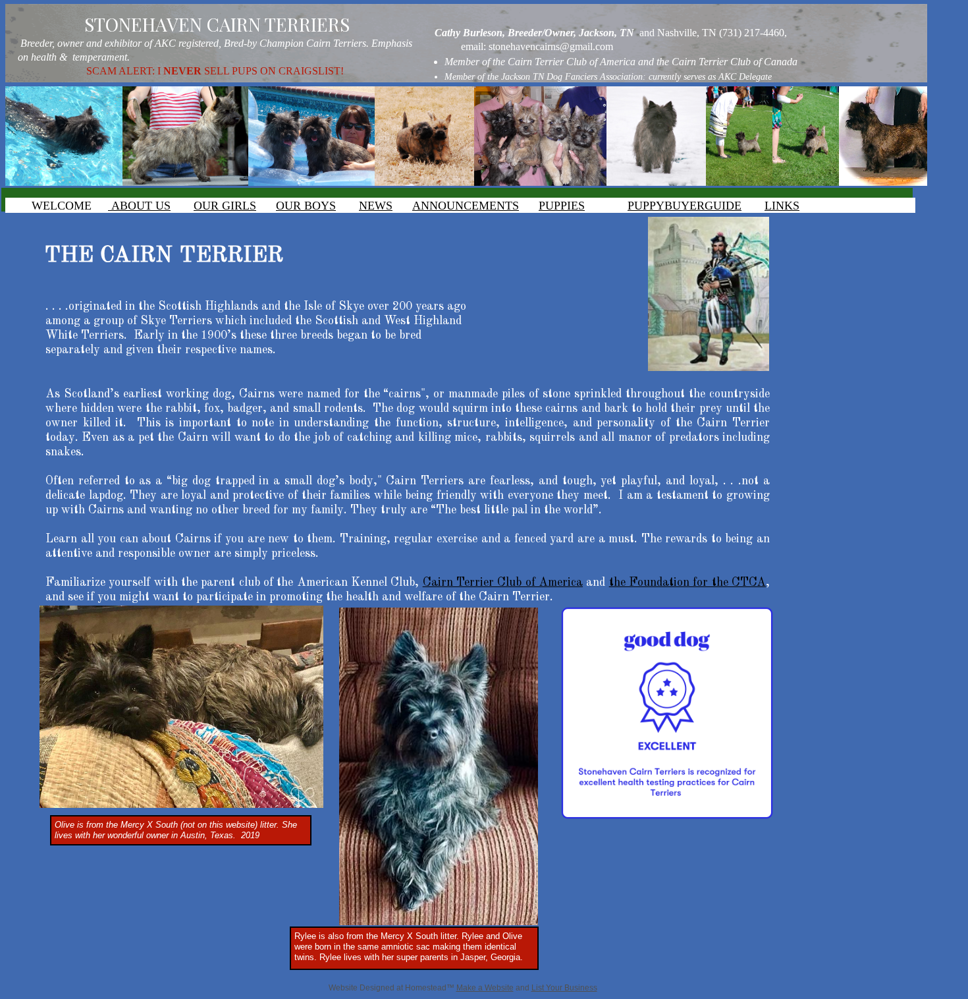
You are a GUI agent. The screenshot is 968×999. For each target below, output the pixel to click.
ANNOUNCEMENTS (465, 205)
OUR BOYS (306, 205)
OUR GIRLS (225, 205)
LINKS (782, 205)
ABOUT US (139, 205)
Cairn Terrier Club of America (503, 582)
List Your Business (564, 987)
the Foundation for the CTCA (687, 582)
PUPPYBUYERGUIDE (684, 205)
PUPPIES (562, 205)
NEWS (375, 205)
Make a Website (485, 987)
